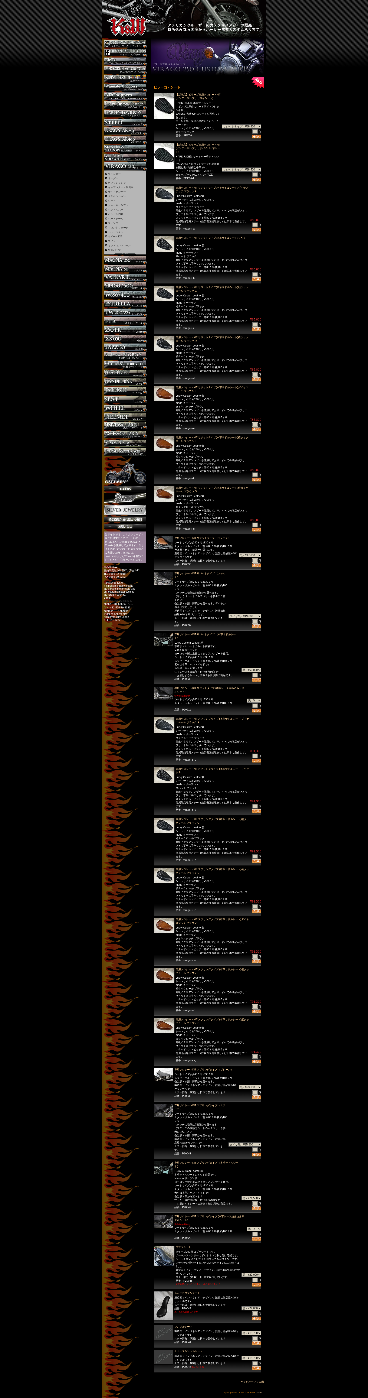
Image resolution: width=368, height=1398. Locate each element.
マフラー (113, 241)
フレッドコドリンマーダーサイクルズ (125, 70)
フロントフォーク (118, 227)
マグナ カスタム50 (125, 268)
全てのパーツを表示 (252, 1381)
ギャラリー (125, 470)
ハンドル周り (115, 214)
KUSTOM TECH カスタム (125, 78)
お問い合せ (125, 526)
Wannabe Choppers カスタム (125, 87)
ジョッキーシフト (118, 205)
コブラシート (183, 1247)
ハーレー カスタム (125, 113)
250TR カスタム (125, 330)
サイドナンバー (117, 191)
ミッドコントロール (119, 245)
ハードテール (115, 218)
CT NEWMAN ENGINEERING (125, 44)
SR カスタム (125, 286)
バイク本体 (125, 452)
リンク (125, 488)
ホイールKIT (115, 236)
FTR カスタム (125, 321)
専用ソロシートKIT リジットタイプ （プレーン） (202, 537)
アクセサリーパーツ (125, 434)
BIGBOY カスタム (125, 356)
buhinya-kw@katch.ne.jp (118, 600)
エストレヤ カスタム (125, 303)
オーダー (113, 178)
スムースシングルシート (188, 1351)
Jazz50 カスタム (125, 347)
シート (112, 200)
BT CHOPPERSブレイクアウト (125, 96)
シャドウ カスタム (125, 148)
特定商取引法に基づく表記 (125, 519)
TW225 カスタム (125, 312)
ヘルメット (125, 417)
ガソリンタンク (117, 182)
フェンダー (114, 223)
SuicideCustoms (125, 498)
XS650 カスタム (125, 338)
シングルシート (183, 1326)
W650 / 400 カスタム (125, 295)
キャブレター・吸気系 (121, 187)
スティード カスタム (125, 122)
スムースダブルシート (187, 1292)
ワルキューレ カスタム (125, 277)
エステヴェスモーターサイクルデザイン (125, 61)
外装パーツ (114, 249)
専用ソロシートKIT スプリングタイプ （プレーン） (203, 1069)
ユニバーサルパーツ (125, 426)
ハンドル (125, 382)
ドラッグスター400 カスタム (125, 140)
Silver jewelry (125, 510)
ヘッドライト (115, 232)
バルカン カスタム (125, 157)
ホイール (125, 408)
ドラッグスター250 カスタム (125, 131)
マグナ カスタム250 (125, 260)
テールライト (125, 391)
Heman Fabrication (125, 52)
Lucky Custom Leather (125, 105)
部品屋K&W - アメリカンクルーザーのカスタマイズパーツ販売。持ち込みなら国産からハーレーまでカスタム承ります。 (124, 15)
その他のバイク (125, 364)
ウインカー (114, 173)
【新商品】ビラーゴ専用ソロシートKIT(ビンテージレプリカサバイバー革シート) (198, 148)
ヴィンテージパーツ (125, 443)
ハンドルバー (115, 209)
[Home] (259, 1392)
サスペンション (117, 196)
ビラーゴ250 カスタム (125, 166)
